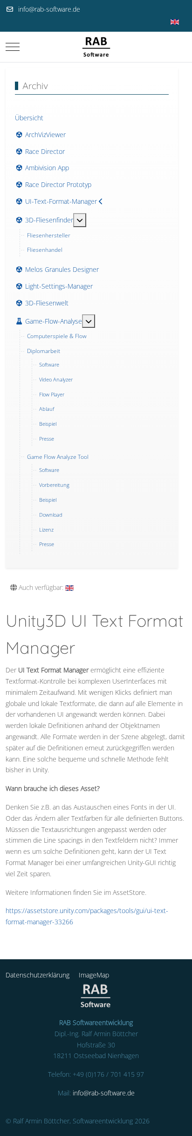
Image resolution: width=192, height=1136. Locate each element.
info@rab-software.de (49, 9)
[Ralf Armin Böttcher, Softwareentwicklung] (96, 47)
